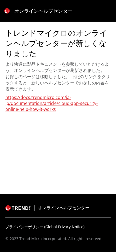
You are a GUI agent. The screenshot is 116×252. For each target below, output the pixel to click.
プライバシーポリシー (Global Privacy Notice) (44, 226)
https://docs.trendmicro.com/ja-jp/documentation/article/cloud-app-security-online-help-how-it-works (51, 103)
